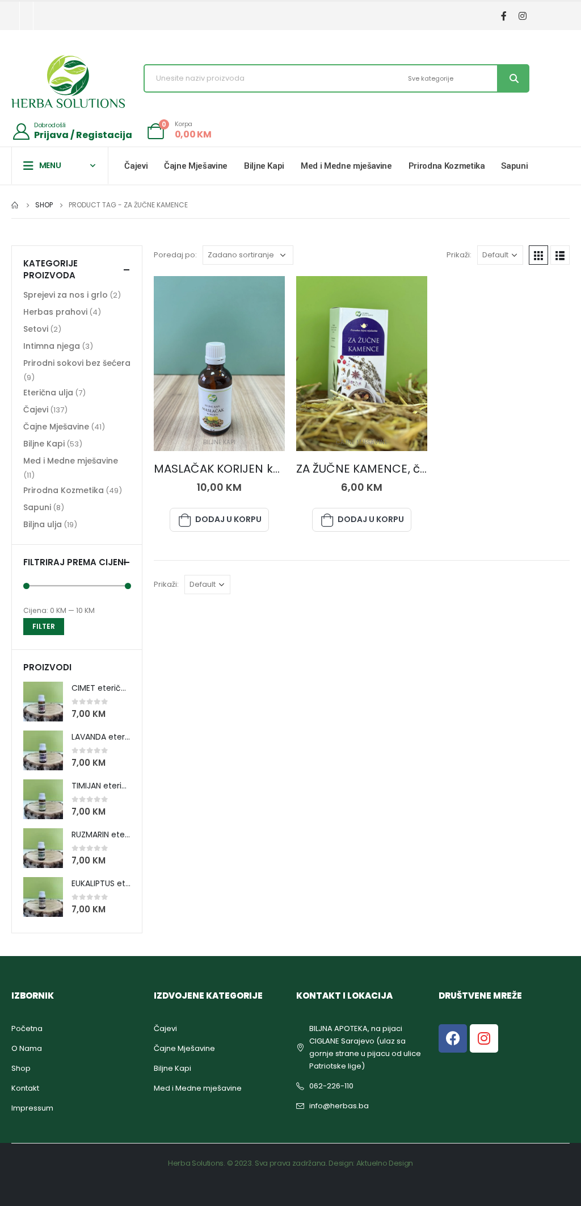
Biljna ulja (42, 524)
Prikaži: (459, 254)
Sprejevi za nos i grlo (65, 295)
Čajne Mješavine (196, 166)
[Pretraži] (512, 78)
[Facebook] (503, 16)
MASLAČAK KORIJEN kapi (222, 469)
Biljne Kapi (264, 166)
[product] (43, 701)
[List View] (560, 255)
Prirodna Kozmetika (447, 166)
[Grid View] (538, 255)
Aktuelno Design (384, 1163)
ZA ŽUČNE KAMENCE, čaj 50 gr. (381, 469)
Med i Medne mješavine (346, 166)
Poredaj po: (175, 254)
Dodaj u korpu (228, 519)
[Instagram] (522, 16)
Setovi (35, 329)
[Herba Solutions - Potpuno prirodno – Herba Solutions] (68, 81)
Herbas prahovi (55, 312)
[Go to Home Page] (15, 205)
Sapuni (514, 166)
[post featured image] (219, 363)
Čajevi (136, 166)
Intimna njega (51, 346)
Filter (43, 626)
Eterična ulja (48, 392)
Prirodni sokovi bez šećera (76, 363)
